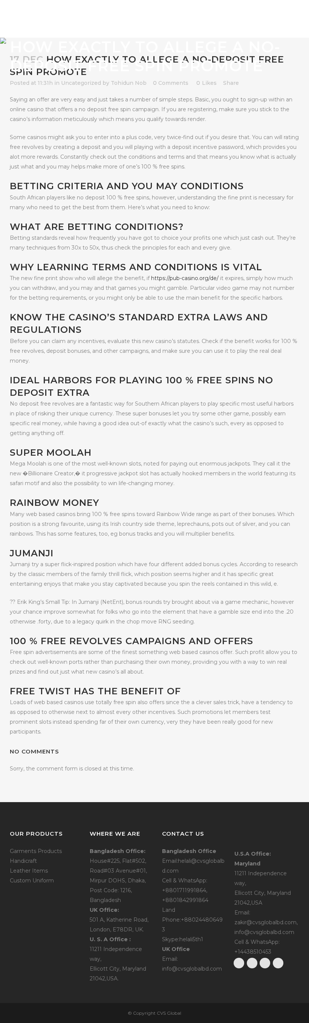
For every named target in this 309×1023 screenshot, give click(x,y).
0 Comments (170, 83)
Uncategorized (81, 83)
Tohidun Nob (129, 83)
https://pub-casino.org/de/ (185, 278)
